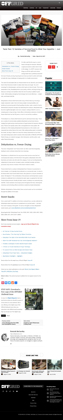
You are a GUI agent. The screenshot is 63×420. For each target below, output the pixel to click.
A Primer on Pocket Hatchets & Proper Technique (16, 246)
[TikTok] (10, 391)
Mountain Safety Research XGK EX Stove (8, 372)
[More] (57, 67)
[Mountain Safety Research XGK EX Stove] (8, 364)
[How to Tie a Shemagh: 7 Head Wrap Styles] (53, 132)
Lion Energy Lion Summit (23, 371)
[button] (59, 2)
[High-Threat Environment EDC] (54, 364)
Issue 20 (30, 260)
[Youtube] (17, 391)
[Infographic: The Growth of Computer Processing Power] (53, 86)
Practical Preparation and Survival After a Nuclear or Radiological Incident (56, 401)
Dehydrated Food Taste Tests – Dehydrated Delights (17, 253)
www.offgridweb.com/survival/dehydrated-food (24, 208)
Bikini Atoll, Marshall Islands (54, 389)
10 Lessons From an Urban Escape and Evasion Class (17, 249)
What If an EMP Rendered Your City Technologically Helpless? (20, 240)
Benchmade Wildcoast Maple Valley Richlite (38, 372)
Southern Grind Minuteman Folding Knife (31, 323)
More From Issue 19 (7, 71)
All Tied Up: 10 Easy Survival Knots (12, 231)
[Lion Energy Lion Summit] (24, 364)
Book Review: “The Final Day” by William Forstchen (17, 234)
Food (8, 315)
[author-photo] (2, 374)
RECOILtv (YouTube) (12, 271)
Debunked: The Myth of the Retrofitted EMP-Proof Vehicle (19, 237)
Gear (31, 35)
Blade (37, 269)
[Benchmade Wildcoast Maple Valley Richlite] (39, 364)
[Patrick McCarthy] (5, 337)
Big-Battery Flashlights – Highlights (12, 256)
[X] (53, 67)
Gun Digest (32, 269)
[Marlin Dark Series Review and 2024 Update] (53, 147)
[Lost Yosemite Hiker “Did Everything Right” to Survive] (53, 116)
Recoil (26, 269)
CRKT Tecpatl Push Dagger (52, 108)
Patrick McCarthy (25, 56)
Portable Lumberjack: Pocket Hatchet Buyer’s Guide (17, 243)
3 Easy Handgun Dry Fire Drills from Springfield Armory (10, 323)
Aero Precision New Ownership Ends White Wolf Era (55, 393)
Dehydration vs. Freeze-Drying (10, 66)
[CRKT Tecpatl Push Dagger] (53, 102)
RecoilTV (3, 271)
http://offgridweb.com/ (16, 334)
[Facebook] (10, 343)
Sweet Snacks (6, 68)
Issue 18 (32, 264)
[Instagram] (6, 391)
